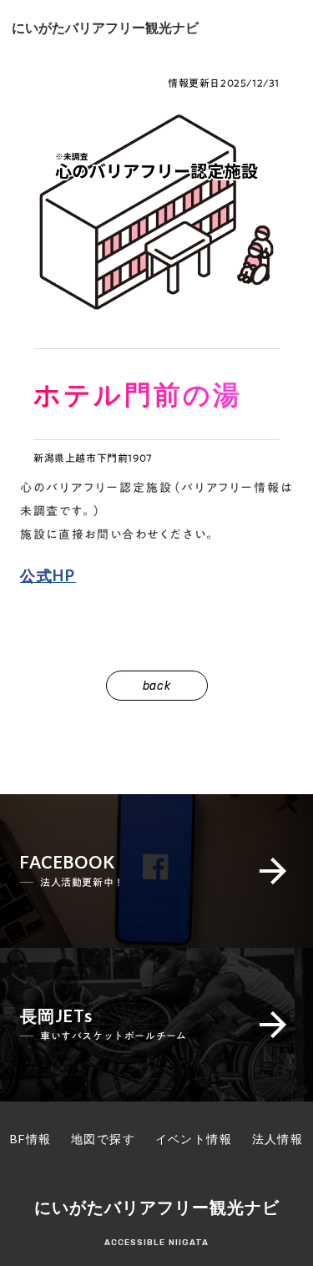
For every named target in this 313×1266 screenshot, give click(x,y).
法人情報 (278, 1139)
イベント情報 (193, 1139)
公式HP (48, 575)
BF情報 (31, 1139)
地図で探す (103, 1139)
